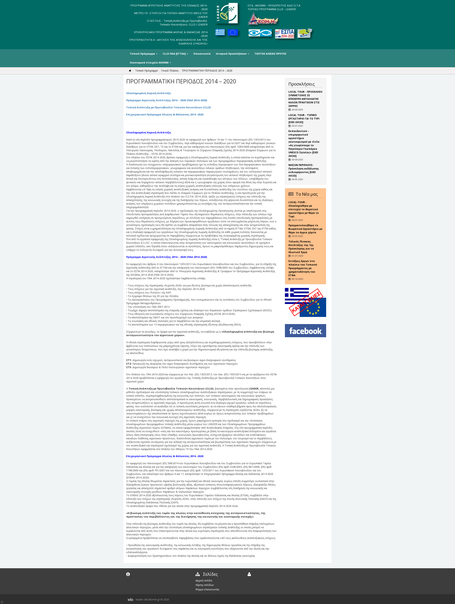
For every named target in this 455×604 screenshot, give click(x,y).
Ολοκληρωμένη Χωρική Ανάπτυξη (148, 93)
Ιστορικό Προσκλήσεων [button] (231, 53)
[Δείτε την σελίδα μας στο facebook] (305, 330)
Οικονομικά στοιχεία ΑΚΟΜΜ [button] (149, 62)
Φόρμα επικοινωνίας (207, 589)
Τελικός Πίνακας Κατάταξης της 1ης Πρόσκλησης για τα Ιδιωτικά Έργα (301, 247)
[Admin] (2, 601)
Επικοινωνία (202, 53)
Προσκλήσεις (301, 84)
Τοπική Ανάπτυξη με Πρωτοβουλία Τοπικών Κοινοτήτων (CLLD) (168, 107)
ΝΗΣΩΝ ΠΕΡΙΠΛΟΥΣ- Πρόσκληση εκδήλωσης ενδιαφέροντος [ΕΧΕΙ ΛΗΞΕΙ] (303, 170)
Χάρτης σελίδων (205, 585)
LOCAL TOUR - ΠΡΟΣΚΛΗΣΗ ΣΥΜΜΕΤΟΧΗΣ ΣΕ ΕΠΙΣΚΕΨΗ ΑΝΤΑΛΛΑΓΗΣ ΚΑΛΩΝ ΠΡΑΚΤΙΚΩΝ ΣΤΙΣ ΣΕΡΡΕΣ (305, 99)
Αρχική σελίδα (204, 580)
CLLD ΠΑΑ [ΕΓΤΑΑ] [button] (174, 53)
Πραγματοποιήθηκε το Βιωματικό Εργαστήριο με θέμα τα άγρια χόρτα (305, 229)
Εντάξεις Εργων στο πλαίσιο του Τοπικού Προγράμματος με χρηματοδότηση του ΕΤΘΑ (302, 268)
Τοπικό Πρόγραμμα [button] (143, 53)
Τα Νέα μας (307, 194)
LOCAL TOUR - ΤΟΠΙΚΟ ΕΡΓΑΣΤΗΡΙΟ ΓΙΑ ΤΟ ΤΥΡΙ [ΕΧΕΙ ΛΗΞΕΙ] (303, 118)
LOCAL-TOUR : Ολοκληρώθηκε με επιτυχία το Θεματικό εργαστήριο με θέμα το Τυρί (303, 209)
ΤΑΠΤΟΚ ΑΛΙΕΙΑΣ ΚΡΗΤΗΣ (270, 53)
